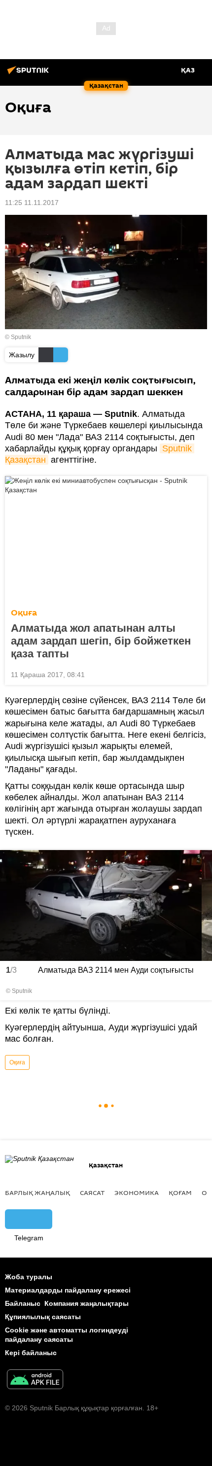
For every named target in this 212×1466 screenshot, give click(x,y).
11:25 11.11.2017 (32, 202)
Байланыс (22, 1303)
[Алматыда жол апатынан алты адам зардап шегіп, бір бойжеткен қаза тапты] (106, 539)
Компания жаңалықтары (86, 1303)
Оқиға (24, 613)
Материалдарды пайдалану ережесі (68, 1290)
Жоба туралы (28, 1277)
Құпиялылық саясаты (43, 1317)
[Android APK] (35, 1380)
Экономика (136, 1192)
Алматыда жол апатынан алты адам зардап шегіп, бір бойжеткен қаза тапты (101, 641)
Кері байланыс (31, 1353)
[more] (196, 673)
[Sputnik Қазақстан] (29, 74)
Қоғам (180, 1192)
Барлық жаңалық (37, 1192)
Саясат (92, 1192)
